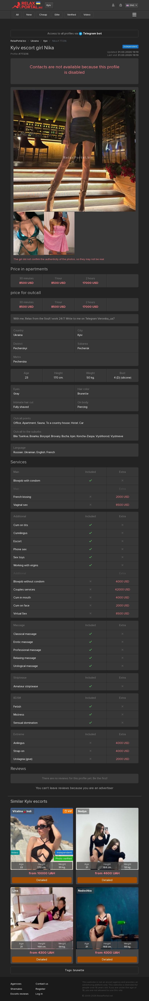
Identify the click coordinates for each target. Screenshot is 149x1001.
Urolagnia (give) (22, 759)
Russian (18, 452)
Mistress (18, 714)
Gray (16, 393)
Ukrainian (29, 452)
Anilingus (19, 743)
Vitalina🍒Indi (22, 811)
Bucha (65, 436)
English (41, 452)
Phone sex (20, 549)
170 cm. (58, 377)
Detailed (42, 880)
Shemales (16, 988)
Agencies (16, 983)
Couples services (24, 589)
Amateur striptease (25, 686)
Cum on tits (20, 525)
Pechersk (83, 348)
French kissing (22, 497)
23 (26, 377)
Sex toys (19, 557)
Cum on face (21, 605)
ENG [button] (132, 5)
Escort (17, 541)
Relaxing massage (24, 658)
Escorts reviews (20, 993)
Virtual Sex (20, 613)
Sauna (41, 423)
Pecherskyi (20, 348)
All (17, 14)
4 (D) (117, 377)
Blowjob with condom (26, 480)
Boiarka (34, 436)
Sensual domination (25, 723)
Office (17, 423)
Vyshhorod (102, 436)
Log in (39, 993)
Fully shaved (21, 407)
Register (40, 988)
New (29, 14)
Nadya (82, 811)
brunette (78, 970)
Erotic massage (23, 642)
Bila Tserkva (20, 436)
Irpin (72, 436)
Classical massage (25, 634)
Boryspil (45, 436)
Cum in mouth (22, 597)
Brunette (83, 393)
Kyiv (49, 5)
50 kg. (90, 377)
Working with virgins (25, 565)
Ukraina (18, 335)
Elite (57, 14)
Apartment (29, 423)
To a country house (58, 423)
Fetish (17, 706)
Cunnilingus (20, 533)
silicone (126, 377)
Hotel (74, 423)
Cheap (43, 14)
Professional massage (27, 650)
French (51, 452)
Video (87, 14)
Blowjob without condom (28, 581)
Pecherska (20, 361)
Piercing (82, 407)
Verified (71, 14)
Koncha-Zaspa (85, 436)
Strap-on (18, 751)
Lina (15, 890)
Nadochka (85, 890)
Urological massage (25, 666)
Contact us (42, 983)
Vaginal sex (20, 505)
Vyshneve (117, 436)
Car (81, 423)
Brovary (55, 436)
